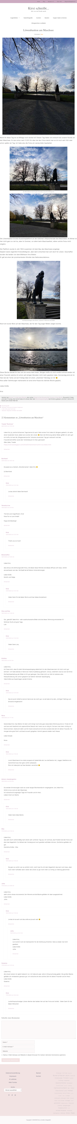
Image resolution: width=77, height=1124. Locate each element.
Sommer (60, 1105)
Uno (69, 1108)
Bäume (68, 1075)
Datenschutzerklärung (13, 1073)
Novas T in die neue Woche (17, 397)
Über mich (59, 1)
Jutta (3, 883)
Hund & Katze (58, 1093)
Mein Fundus (13, 1082)
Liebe (63, 1095)
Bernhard (5, 458)
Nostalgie (67, 1100)
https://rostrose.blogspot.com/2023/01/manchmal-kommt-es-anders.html (27, 444)
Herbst (72, 1088)
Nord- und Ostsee (59, 1100)
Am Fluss (64, 1073)
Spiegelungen (66, 1105)
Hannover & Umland (12, 407)
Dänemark (72, 1075)
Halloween (65, 1085)
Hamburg (70, 1085)
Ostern (72, 1100)
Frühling (60, 1080)
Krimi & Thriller (66, 1093)
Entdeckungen (59, 1078)
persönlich (57, 1103)
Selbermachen (64, 1103)
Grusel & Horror (59, 1085)
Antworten (7, 449)
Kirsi (42, 34)
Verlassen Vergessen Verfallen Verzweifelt (12, 410)
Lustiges (67, 1095)
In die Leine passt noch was (8, 409)
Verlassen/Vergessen (61, 1110)
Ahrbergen (59, 1073)
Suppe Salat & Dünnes (60, 18)
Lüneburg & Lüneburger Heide (61, 1098)
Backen (47, 18)
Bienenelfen (5, 555)
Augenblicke (14, 18)
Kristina (4, 658)
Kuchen (72, 1093)
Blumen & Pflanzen (59, 1075)
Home (38, 1)
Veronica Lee (6, 505)
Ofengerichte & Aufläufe (38, 23)
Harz (68, 1088)
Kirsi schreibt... (38, 8)
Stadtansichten (62, 1108)
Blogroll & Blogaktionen (70, 1)
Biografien (70, 1073)
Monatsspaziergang (42, 399)
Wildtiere (62, 1113)
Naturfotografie (28, 18)
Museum (72, 1098)
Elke (3, 829)
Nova (3, 715)
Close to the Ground (40, 397)
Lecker (59, 1095)
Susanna (4, 963)
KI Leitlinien (12, 1079)
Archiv (13, 1087)
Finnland (66, 1078)
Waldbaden (69, 1110)
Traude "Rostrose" (7, 424)
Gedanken (67, 1080)
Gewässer (4, 407)
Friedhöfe (71, 1078)
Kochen (38, 18)
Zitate (73, 1113)
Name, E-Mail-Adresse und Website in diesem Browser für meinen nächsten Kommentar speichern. (34, 1055)
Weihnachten (56, 1113)
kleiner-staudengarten (9, 779)
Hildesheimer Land (61, 1090)
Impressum (12, 1076)
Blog (44, 1)
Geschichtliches (61, 1083)
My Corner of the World (54, 397)
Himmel (70, 1090)
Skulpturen (20, 407)
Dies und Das (6, 611)
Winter (68, 1113)
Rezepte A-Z (51, 1)
